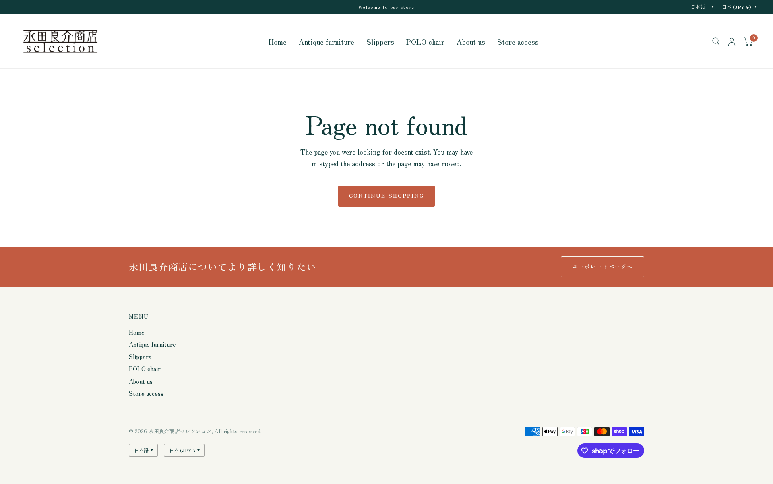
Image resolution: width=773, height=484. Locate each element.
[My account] (732, 41)
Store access (518, 41)
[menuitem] (277, 41)
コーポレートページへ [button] (602, 266)
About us (471, 41)
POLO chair (425, 41)
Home (278, 41)
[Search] (716, 41)
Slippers (380, 41)
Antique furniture (326, 41)
